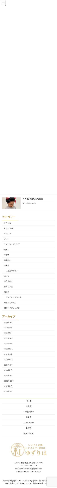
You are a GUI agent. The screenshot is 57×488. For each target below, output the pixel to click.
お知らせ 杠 (8, 228)
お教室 (28, 428)
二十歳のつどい (12, 271)
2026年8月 (8, 322)
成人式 (6, 265)
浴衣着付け (8, 281)
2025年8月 (8, 338)
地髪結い (7, 260)
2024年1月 (8, 375)
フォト (6, 239)
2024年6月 (8, 360)
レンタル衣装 (28, 422)
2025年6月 (8, 349)
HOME (28, 401)
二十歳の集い (28, 412)
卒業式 (6, 255)
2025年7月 (8, 344)
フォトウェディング (12, 244)
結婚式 (6, 292)
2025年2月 (8, 354)
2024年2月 (8, 370)
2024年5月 (8, 365)
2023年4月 (8, 391)
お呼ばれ (7, 223)
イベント (7, 234)
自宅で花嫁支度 (10, 303)
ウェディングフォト (13, 297)
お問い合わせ (28, 433)
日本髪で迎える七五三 (33, 198)
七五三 (6, 249)
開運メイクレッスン (12, 308)
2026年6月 (8, 333)
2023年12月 (9, 381)
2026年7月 (8, 328)
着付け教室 (8, 287)
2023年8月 (8, 386)
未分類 (6, 276)
